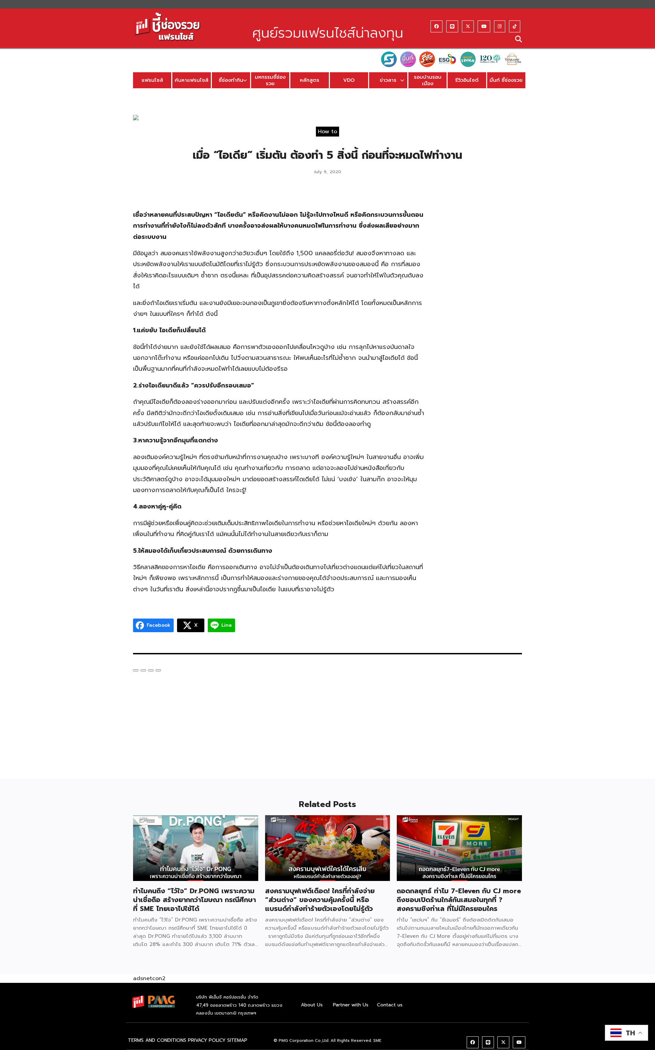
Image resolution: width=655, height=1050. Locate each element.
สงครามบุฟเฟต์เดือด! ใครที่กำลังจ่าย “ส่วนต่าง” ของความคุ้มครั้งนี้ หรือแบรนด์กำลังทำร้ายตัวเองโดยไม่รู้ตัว (320, 900)
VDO (348, 80)
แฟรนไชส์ (152, 80)
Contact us (390, 1004)
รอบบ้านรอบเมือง (427, 80)
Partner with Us (350, 1004)
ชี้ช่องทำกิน (231, 80)
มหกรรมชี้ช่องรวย (270, 80)
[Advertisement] (480, 295)
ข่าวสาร (388, 80)
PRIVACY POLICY (206, 1040)
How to (327, 131)
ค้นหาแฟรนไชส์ (191, 80)
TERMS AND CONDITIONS (157, 1040)
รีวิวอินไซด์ (467, 80)
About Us (312, 1004)
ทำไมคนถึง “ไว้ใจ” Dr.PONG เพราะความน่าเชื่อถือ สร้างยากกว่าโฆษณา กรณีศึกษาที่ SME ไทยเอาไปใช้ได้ (194, 900)
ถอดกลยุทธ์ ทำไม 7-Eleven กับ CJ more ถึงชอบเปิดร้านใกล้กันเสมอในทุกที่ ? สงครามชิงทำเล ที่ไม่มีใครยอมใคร (459, 900)
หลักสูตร (309, 80)
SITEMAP (237, 1040)
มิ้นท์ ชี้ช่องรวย (506, 80)
